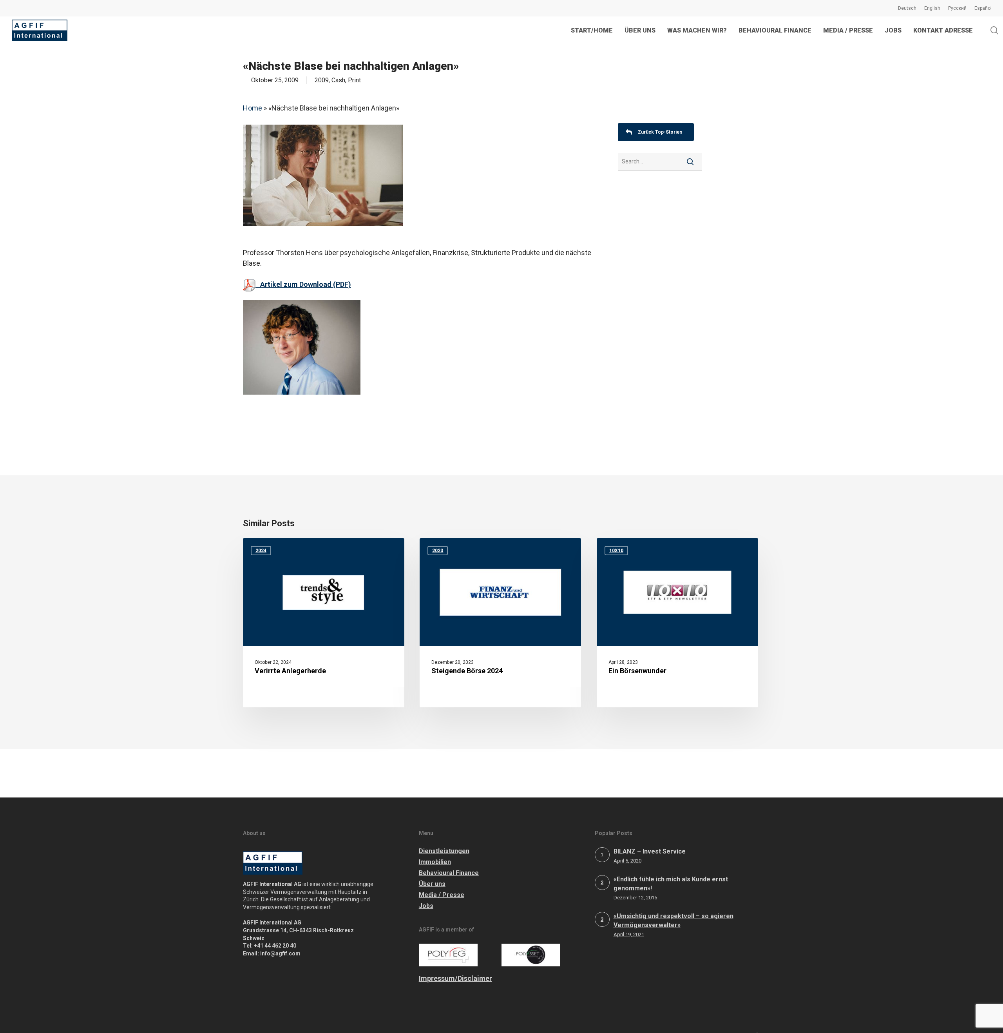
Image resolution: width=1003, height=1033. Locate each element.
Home (252, 108)
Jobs (426, 906)
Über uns (432, 884)
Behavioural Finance (449, 873)
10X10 (616, 550)
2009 (322, 80)
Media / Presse (441, 895)
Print (354, 80)
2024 (260, 550)
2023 (437, 550)
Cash (338, 80)
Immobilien (435, 862)
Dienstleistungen (444, 851)
